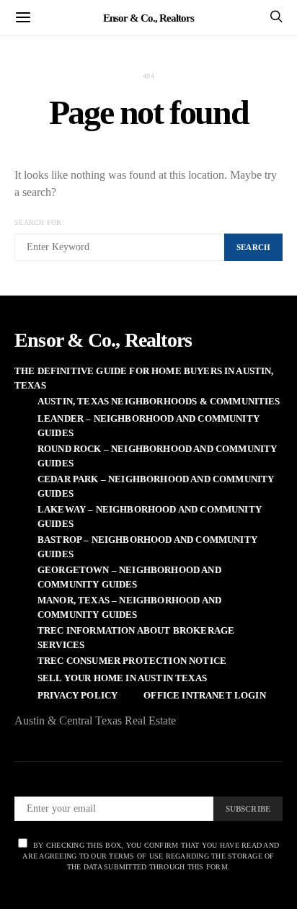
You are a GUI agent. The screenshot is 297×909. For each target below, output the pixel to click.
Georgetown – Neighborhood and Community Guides (129, 577)
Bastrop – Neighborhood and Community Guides (147, 546)
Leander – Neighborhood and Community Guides (148, 425)
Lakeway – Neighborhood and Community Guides (149, 516)
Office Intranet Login (204, 695)
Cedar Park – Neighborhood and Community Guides (155, 486)
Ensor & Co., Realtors (148, 17)
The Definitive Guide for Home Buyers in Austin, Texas (144, 378)
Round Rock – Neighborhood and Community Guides (157, 456)
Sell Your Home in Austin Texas (122, 678)
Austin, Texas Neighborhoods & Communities (158, 401)
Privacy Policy (77, 695)
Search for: (39, 222)
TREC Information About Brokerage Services (135, 637)
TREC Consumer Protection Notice (131, 660)
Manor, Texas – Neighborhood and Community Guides (129, 607)
